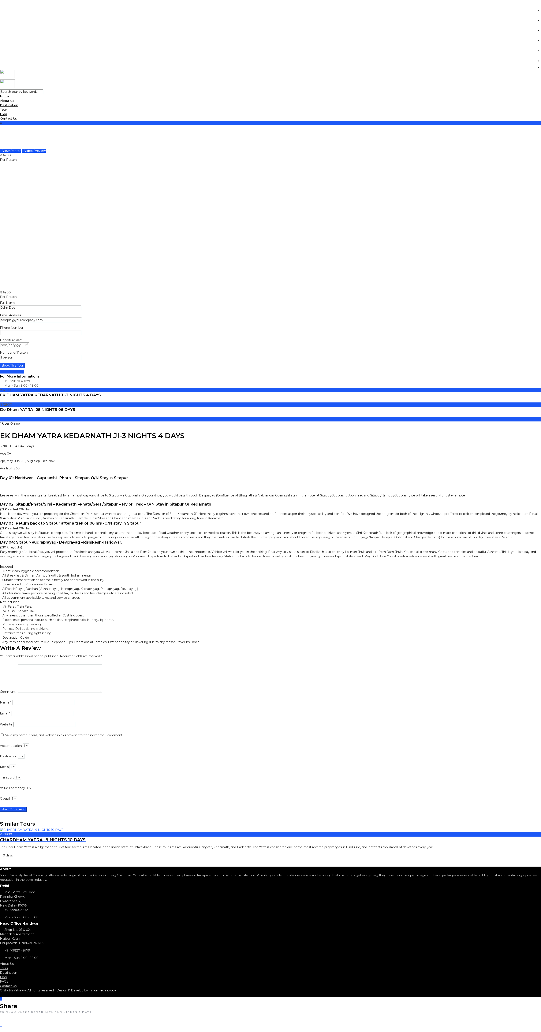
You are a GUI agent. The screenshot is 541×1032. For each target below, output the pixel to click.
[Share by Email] (1, 1030)
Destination (9, 105)
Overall (5, 798)
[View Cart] (1, 127)
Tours (4, 968)
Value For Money (12, 788)
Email (5, 713)
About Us (7, 964)
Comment (8, 692)
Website (6, 724)
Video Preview (35, 151)
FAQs (4, 981)
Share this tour (13, 372)
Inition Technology (102, 990)
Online (10, 423)
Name (5, 702)
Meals (4, 767)
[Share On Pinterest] (1, 1025)
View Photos (11, 151)
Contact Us (8, 118)
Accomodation (11, 746)
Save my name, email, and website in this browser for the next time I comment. (64, 735)
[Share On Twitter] (1, 1021)
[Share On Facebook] (1, 1016)
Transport (7, 777)
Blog (3, 977)
